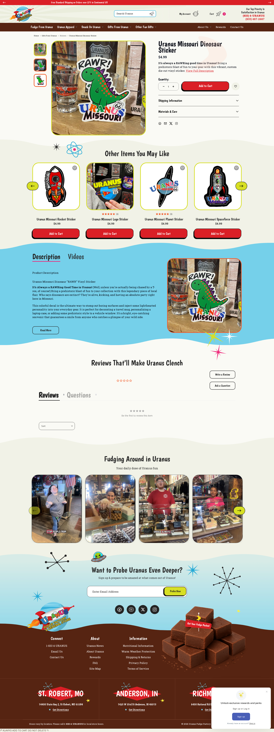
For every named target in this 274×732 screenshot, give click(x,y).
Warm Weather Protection (138, 651)
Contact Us (236, 27)
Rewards (221, 27)
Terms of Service (138, 668)
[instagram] (176, 123)
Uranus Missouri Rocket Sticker (56, 219)
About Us (203, 27)
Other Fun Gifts (144, 27)
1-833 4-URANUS (56, 645)
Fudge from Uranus (42, 27)
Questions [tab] (79, 395)
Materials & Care (167, 111)
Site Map (95, 668)
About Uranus (95, 651)
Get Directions (61, 709)
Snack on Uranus (91, 27)
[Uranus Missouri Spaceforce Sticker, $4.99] (218, 186)
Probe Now (175, 591)
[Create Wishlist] (236, 86)
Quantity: (163, 79)
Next (269, 2)
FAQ (95, 663)
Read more (45, 330)
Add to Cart (56, 234)
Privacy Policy (138, 663)
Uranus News (95, 645)
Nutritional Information (138, 645)
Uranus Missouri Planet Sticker (164, 219)
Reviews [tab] (49, 395)
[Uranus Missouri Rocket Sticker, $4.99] (56, 186)
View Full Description (200, 70)
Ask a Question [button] (222, 385)
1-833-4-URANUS (73, 723)
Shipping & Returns (138, 657)
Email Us (56, 651)
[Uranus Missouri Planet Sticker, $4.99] (164, 186)
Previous (4, 2)
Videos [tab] (76, 257)
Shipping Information (170, 101)
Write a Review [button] (222, 374)
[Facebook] (159, 123)
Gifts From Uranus (118, 27)
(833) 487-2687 (252, 14)
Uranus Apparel (65, 27)
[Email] (165, 123)
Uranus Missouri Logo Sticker (110, 219)
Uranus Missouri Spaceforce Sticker (218, 219)
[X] (171, 123)
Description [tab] (46, 257)
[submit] (152, 13)
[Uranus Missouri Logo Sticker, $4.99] (110, 186)
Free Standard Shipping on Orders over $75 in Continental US (149, 2)
